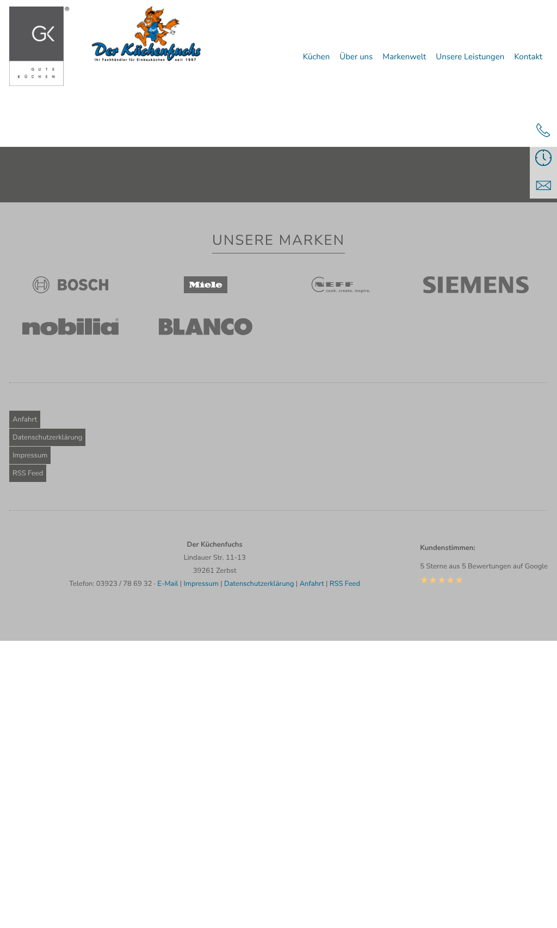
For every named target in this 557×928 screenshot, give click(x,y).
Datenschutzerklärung (47, 437)
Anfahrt (25, 419)
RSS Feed (28, 473)
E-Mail (167, 584)
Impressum (30, 455)
